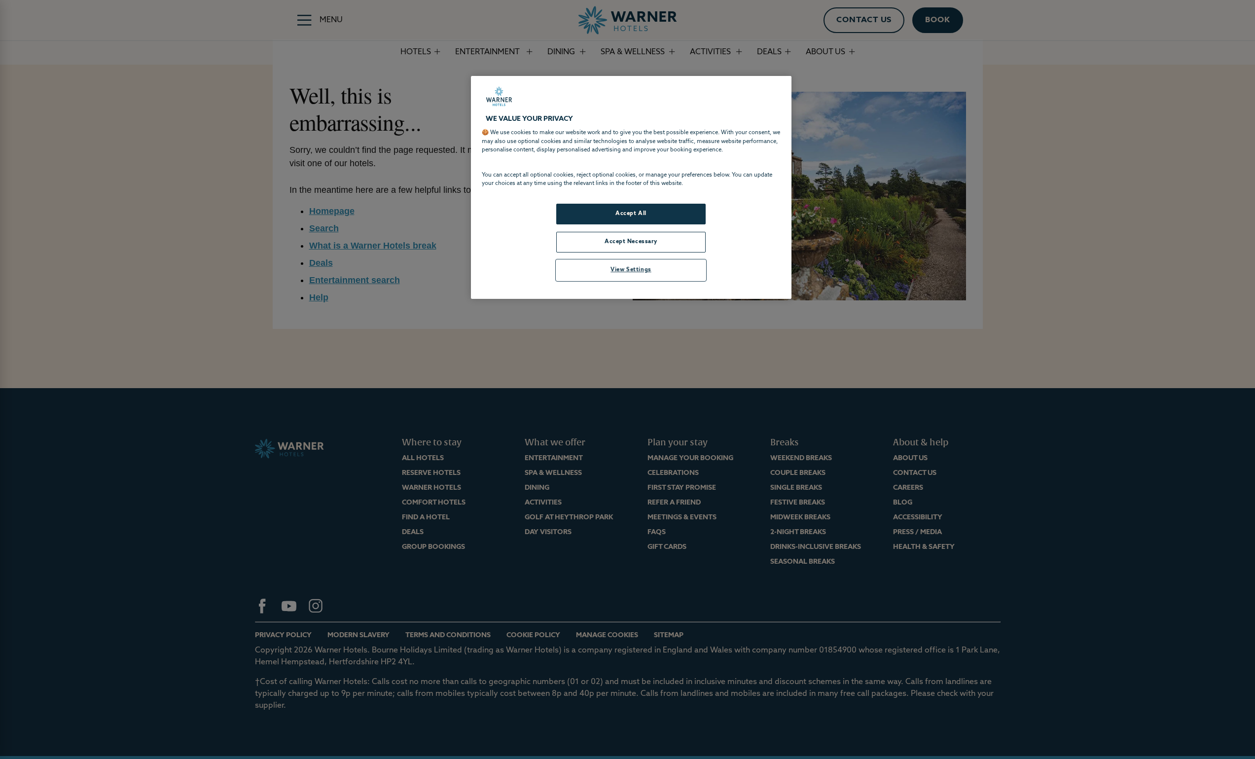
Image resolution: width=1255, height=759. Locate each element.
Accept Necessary (631, 242)
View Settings (630, 270)
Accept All (630, 214)
